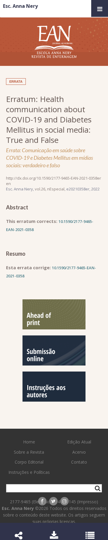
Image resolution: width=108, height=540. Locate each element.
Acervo (79, 452)
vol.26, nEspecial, (50, 189)
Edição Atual (79, 442)
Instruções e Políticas (29, 472)
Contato (79, 462)
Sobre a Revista (29, 452)
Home (29, 442)
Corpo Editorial (29, 462)
